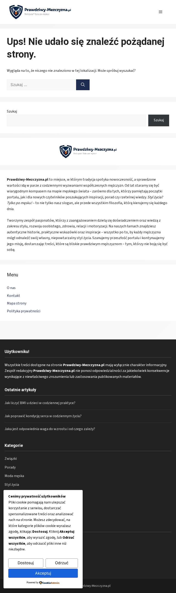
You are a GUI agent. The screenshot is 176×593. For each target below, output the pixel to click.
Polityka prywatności (23, 311)
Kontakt (13, 295)
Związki (11, 458)
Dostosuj (26, 563)
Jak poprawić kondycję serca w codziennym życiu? (43, 416)
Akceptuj (43, 573)
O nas (11, 287)
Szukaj (12, 111)
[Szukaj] (83, 84)
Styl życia (12, 484)
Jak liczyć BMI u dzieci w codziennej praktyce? (40, 402)
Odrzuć (61, 563)
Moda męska (14, 475)
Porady (10, 467)
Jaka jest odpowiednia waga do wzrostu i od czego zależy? (50, 428)
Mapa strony (16, 303)
